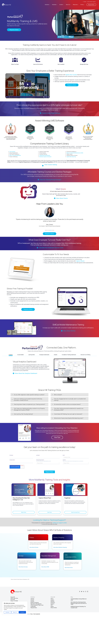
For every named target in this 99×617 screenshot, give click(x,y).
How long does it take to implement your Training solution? (29, 404)
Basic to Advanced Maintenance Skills (75, 153)
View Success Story (75, 512)
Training (32, 598)
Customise (7, 612)
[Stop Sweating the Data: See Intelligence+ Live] (24, 489)
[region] (15, 608)
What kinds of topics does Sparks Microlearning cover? (68, 418)
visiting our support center (60, 523)
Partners (52, 601)
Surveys (32, 601)
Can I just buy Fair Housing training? (23, 414)
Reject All (15, 612)
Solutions (53, 602)
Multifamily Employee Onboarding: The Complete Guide (78, 607)
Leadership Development (44, 155)
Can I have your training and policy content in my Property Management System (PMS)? (29, 409)
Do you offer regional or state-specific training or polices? (29, 394)
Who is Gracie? (58, 394)
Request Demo (34, 607)
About (52, 598)
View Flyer (49, 512)
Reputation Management (36, 604)
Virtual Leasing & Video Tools (37, 605)
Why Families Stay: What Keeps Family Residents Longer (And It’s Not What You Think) (79, 603)
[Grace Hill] (6, 4)
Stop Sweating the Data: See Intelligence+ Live (21, 499)
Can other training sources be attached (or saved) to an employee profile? (68, 409)
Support (52, 604)
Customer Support (92, 1)
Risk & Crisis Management (15, 155)
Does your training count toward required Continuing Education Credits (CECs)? (28, 399)
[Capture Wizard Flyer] (49, 489)
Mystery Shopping (35, 602)
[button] (91, 5)
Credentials (33, 606)
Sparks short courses (71, 74)
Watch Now (23, 512)
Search (85, 1)
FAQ (52, 605)
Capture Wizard (80, 261)
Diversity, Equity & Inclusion (45, 156)
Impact (52, 606)
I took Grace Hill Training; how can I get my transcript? (68, 414)
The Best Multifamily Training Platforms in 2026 (79, 599)
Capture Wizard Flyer (45, 498)
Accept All (22, 612)
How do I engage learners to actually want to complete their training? (70, 399)
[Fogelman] (75, 489)
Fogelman (67, 498)
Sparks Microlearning (71, 156)
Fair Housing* (12, 151)
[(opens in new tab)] (65, 36)
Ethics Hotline (54, 607)
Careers (52, 600)
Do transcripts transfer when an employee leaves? (67, 404)
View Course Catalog (50, 165)
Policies (32, 600)
